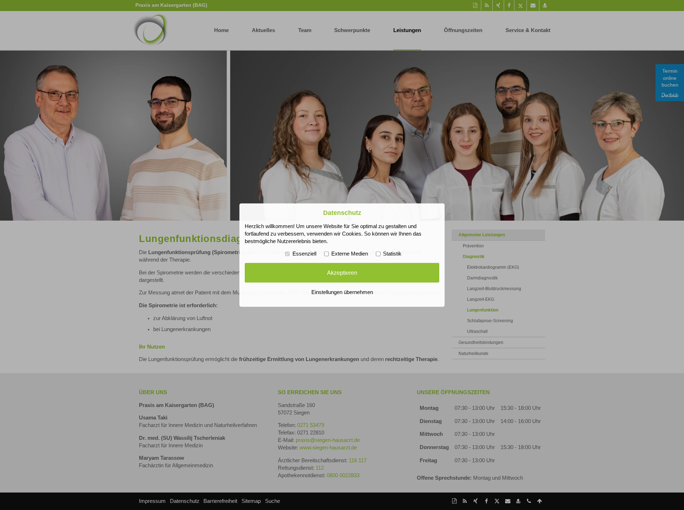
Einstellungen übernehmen (342, 292)
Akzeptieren (342, 272)
